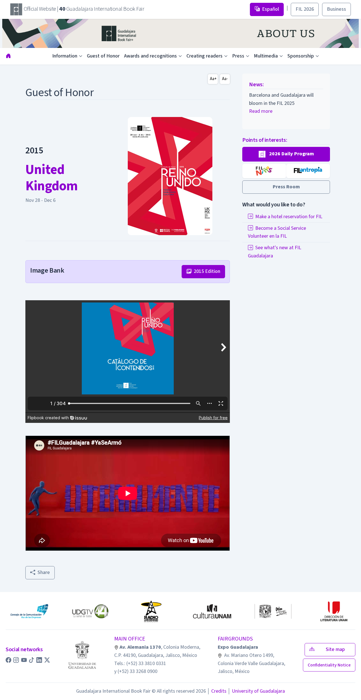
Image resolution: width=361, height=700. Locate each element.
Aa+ (213, 79)
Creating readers (204, 55)
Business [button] (336, 9)
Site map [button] (337, 649)
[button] (286, 154)
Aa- (225, 79)
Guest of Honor (103, 55)
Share (44, 572)
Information (64, 55)
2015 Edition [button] (207, 271)
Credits (216, 691)
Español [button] (270, 9)
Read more (260, 111)
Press (238, 55)
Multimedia (266, 55)
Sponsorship (300, 55)
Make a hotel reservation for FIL (288, 216)
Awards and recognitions (150, 55)
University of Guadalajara (256, 691)
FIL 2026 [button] (305, 9)
